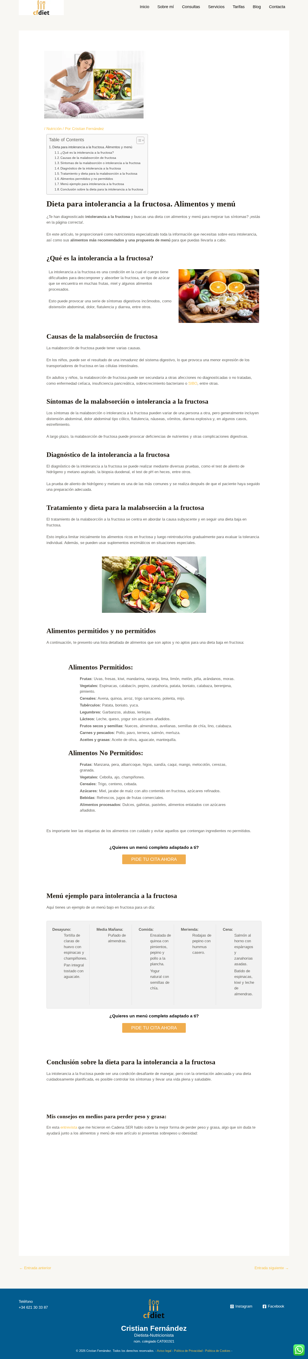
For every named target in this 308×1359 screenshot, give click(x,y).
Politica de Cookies (217, 1350)
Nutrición (54, 129)
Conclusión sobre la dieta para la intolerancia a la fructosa (101, 189)
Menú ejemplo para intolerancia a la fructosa (92, 184)
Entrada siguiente (272, 1268)
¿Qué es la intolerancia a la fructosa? (87, 152)
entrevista (68, 1127)
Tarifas (239, 7)
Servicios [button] (216, 7)
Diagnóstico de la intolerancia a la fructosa (90, 168)
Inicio (144, 7)
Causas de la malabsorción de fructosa (88, 158)
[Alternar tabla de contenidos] (138, 140)
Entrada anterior (35, 1268)
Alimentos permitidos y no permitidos (86, 179)
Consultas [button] (191, 7)
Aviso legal (164, 1350)
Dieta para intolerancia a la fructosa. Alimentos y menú (92, 147)
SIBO (192, 383)
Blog (257, 7)
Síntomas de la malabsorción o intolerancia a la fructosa (100, 163)
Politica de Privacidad (188, 1350)
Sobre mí (165, 7)
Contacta (277, 7)
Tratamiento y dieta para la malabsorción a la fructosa (98, 173)
